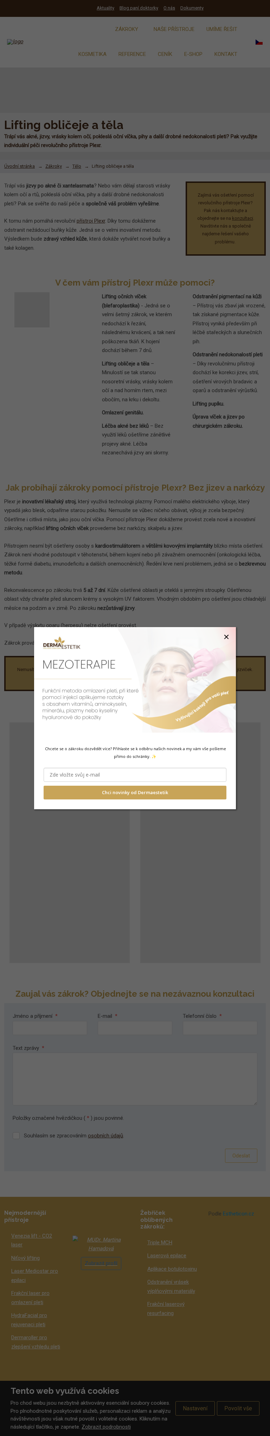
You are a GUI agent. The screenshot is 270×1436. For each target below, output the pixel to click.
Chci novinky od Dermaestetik (135, 792)
